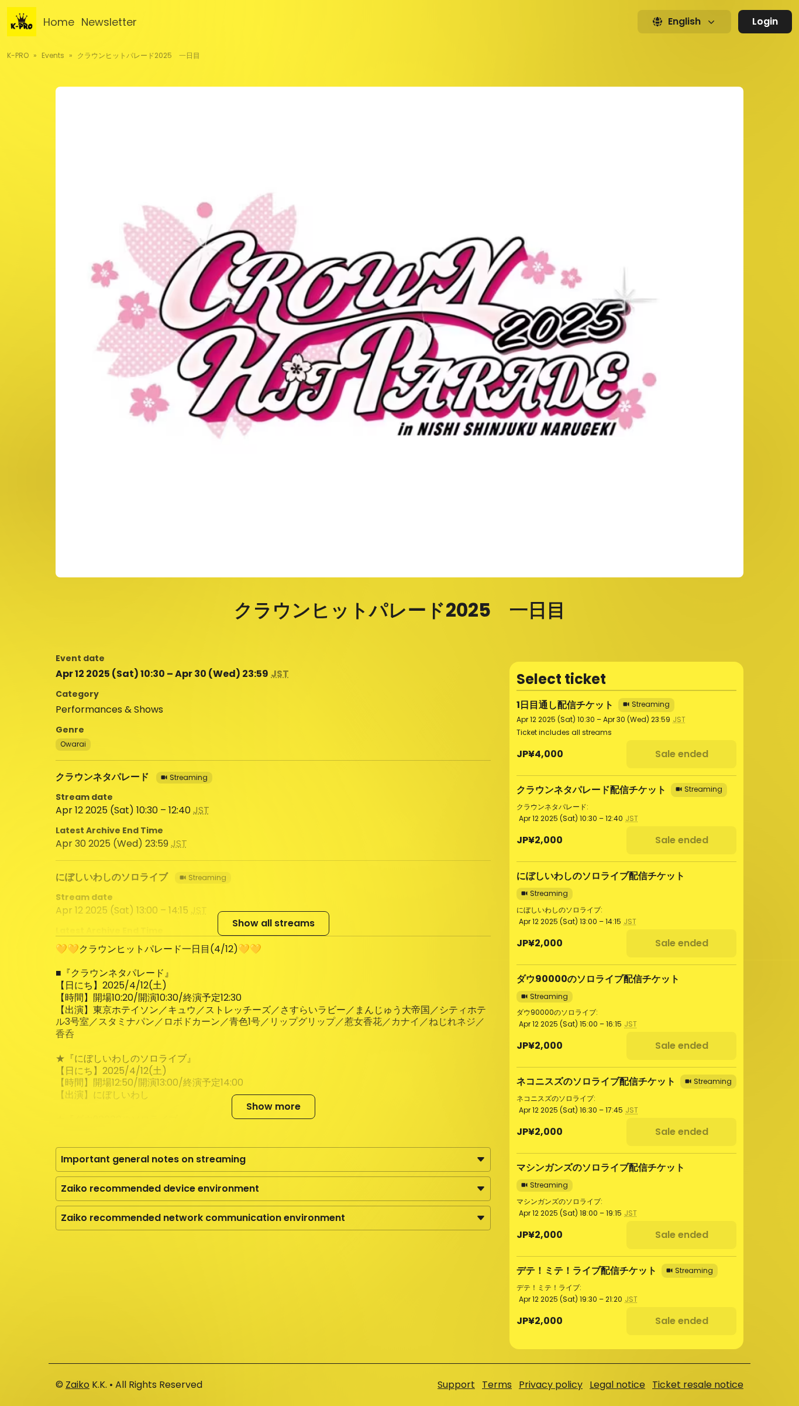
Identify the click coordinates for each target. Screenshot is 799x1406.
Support (456, 1384)
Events (53, 55)
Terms (497, 1384)
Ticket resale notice (697, 1384)
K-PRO (18, 55)
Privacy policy (551, 1384)
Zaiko (77, 1384)
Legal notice (617, 1384)
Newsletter (109, 22)
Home (58, 22)
